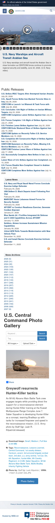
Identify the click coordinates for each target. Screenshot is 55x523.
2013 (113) (8, 293)
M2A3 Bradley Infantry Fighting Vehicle (26, 465)
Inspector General (28, 504)
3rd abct (17, 455)
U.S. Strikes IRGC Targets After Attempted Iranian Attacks (27, 93)
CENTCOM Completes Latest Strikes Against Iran (23, 114)
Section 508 (49, 504)
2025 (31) (8, 261)
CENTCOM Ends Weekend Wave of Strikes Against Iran (26, 128)
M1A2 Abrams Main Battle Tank (27, 462)
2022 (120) (8, 269)
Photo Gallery (27, 481)
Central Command (16, 450)
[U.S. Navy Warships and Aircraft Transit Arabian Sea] (27, 30)
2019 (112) (8, 277)
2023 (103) (8, 266)
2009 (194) (8, 303)
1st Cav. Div (42, 455)
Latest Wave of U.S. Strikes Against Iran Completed (24, 159)
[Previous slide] (2, 30)
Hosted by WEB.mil (10, 516)
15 (51, 48)
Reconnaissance (21, 447)
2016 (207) (8, 285)
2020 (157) (8, 274)
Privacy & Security (16, 504)
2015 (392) (8, 288)
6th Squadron (14, 458)
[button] (12, 4)
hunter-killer (26, 458)
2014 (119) (8, 290)
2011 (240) (8, 298)
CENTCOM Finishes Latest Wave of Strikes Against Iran (26, 149)
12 (41, 48)
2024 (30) (8, 264)
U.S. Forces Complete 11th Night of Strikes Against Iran (26, 120)
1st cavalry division (33, 450)
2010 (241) (8, 301)
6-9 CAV (21, 461)
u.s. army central (29, 455)
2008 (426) (8, 306)
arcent (20, 453)
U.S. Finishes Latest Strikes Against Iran (19, 125)
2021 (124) (8, 272)
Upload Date (28, 343)
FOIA (36, 504)
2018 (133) (8, 280)
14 (47, 48)
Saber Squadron (33, 461)
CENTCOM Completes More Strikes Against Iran (23, 170)
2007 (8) (7, 309)
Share (11, 382)
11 (37, 48)
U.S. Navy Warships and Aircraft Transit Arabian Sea (23, 56)
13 (44, 48)
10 (34, 48)
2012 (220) (8, 295)
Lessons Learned (36, 447)
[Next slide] (52, 30)
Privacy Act (41, 504)
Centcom (12, 453)
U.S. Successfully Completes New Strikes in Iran (23, 154)
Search (42, 333)
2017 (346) (8, 282)
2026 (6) (7, 258)
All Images (12, 343)
